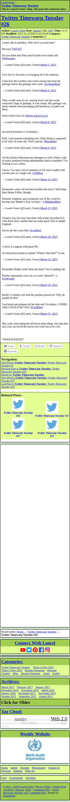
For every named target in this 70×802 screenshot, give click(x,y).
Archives (9, 789)
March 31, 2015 (48, 313)
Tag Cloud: (11, 711)
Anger (46, 673)
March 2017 (7, 687)
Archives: (10, 681)
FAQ (4, 778)
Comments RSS (41, 789)
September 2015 (27, 696)
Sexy (50, 723)
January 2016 (8, 693)
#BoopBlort (50, 141)
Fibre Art (30, 770)
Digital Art (54, 767)
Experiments (16, 778)
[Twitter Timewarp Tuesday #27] (18, 429)
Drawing (6, 770)
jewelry (20, 719)
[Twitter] (29, 649)
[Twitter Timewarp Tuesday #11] (52, 412)
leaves (40, 723)
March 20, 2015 (48, 236)
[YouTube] (22, 649)
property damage (40, 720)
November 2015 (47, 693)
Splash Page (59, 786)
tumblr (14, 767)
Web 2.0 (59, 718)
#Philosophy (8, 58)
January (37, 30)
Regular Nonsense (35, 670)
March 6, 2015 (48, 90)
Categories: (12, 661)
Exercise (56, 723)
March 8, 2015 (48, 122)
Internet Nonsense (30, 673)
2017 (51, 30)
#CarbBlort (37, 307)
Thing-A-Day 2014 (11, 670)
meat (45, 723)
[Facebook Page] (41, 649)
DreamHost (9, 795)
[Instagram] (47, 649)
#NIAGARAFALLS (36, 115)
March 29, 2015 (48, 285)
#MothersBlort (52, 201)
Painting (17, 770)
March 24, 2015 (48, 259)
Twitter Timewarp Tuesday (20, 5)
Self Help (4, 726)
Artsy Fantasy (15, 723)
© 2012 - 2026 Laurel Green (18, 786)
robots (30, 720)
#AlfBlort (37, 173)
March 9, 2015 (48, 147)
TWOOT (17, 49)
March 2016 (47, 690)
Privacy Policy (43, 786)
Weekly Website (35, 734)
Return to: (22, 374)
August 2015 (46, 696)
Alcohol (5, 673)
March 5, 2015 (48, 64)
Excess (63, 723)
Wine (15, 673)
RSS (28, 789)
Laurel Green (7, 2)
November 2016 (30, 690)
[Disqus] (35, 490)
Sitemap (19, 789)
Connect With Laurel (35, 642)
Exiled (55, 673)
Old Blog (30, 778)
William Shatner (7, 720)
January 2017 (43, 687)
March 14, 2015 (48, 179)
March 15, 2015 (48, 208)
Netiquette (5, 723)
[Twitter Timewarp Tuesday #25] (52, 429)
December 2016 (9, 690)
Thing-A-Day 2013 (43, 667)
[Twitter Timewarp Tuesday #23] (18, 409)
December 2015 (27, 693)
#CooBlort (35, 230)
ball (48, 720)
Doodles (24, 767)
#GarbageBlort (52, 84)
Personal (51, 670)
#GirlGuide (8, 278)
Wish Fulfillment (29, 723)
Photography (39, 767)
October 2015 (8, 696)
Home (20, 631)
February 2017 (25, 687)
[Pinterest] (35, 649)
